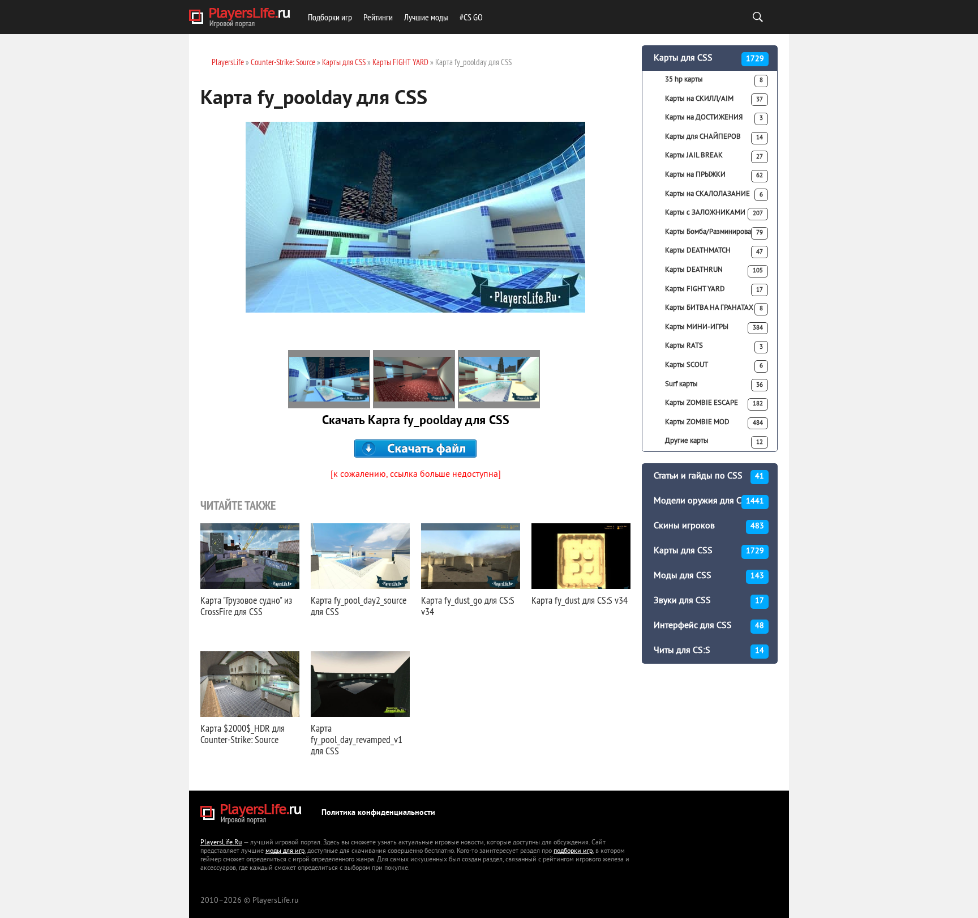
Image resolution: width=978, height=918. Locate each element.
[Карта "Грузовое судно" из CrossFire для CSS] (249, 556)
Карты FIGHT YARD (714, 289)
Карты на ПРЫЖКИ (714, 175)
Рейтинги (378, 17)
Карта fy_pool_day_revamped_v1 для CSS (356, 739)
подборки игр (573, 851)
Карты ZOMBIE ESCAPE (714, 403)
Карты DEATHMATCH (714, 250)
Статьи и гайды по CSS (709, 476)
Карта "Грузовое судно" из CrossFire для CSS (246, 606)
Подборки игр (330, 17)
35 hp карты (714, 79)
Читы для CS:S (709, 650)
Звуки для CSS (709, 601)
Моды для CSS (709, 576)
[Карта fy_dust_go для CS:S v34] (470, 556)
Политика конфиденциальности (378, 813)
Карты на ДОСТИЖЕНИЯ (714, 117)
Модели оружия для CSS (709, 501)
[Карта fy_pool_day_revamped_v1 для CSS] (360, 684)
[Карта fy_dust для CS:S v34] (580, 556)
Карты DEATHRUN (714, 270)
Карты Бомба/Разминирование (714, 232)
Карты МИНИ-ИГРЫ (714, 327)
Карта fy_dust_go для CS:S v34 (467, 606)
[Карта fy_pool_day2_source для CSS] (360, 556)
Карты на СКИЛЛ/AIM (714, 99)
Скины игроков (709, 526)
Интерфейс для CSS (709, 625)
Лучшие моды (426, 17)
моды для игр (284, 851)
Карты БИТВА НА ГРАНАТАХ (714, 308)
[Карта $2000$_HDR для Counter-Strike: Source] (249, 684)
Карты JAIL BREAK (714, 155)
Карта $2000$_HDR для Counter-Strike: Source (242, 733)
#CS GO (471, 17)
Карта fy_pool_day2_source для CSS (358, 606)
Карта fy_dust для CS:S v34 (579, 600)
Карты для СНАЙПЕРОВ (714, 137)
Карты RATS (714, 346)
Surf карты (714, 384)
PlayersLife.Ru (221, 843)
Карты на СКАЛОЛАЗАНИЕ (714, 194)
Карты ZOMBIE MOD (714, 422)
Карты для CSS (709, 58)
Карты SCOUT (714, 365)
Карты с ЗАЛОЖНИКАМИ (714, 212)
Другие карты (714, 441)
